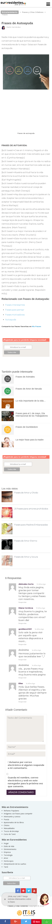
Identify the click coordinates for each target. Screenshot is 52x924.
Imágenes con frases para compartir (18, 813)
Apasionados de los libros (14, 822)
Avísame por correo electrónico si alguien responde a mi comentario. (26, 765)
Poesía (6, 819)
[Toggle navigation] (48, 4)
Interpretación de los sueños (15, 864)
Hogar (6, 843)
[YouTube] (34, 890)
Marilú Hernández (13, 27)
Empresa (7, 852)
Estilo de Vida (9, 846)
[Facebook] (17, 890)
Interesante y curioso (12, 816)
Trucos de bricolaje (11, 831)
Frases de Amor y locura (26, 557)
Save (38, 921)
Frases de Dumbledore (27, 427)
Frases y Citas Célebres (18, 906)
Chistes (6, 825)
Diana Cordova (26, 608)
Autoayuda (10, 319)
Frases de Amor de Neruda (29, 389)
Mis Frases (36, 326)
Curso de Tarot (10, 834)
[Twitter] (28, 890)
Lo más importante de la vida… (31, 401)
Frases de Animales (25, 377)
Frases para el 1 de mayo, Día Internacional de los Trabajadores (32, 414)
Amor (6, 858)
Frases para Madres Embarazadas (31, 525)
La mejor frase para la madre (30, 439)
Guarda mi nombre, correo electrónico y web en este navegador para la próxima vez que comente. (25, 782)
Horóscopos (8, 861)
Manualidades (9, 828)
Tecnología (8, 855)
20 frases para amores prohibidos (31, 509)
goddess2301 (25, 629)
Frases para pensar (14, 310)
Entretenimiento (10, 849)
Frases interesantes (15, 305)
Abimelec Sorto (26, 584)
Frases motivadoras (15, 315)
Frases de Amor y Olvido (26, 493)
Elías (21, 683)
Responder (23, 602)
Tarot (6, 867)
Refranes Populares (11, 810)
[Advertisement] (26, 110)
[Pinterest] (23, 890)
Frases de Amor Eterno (25, 541)
